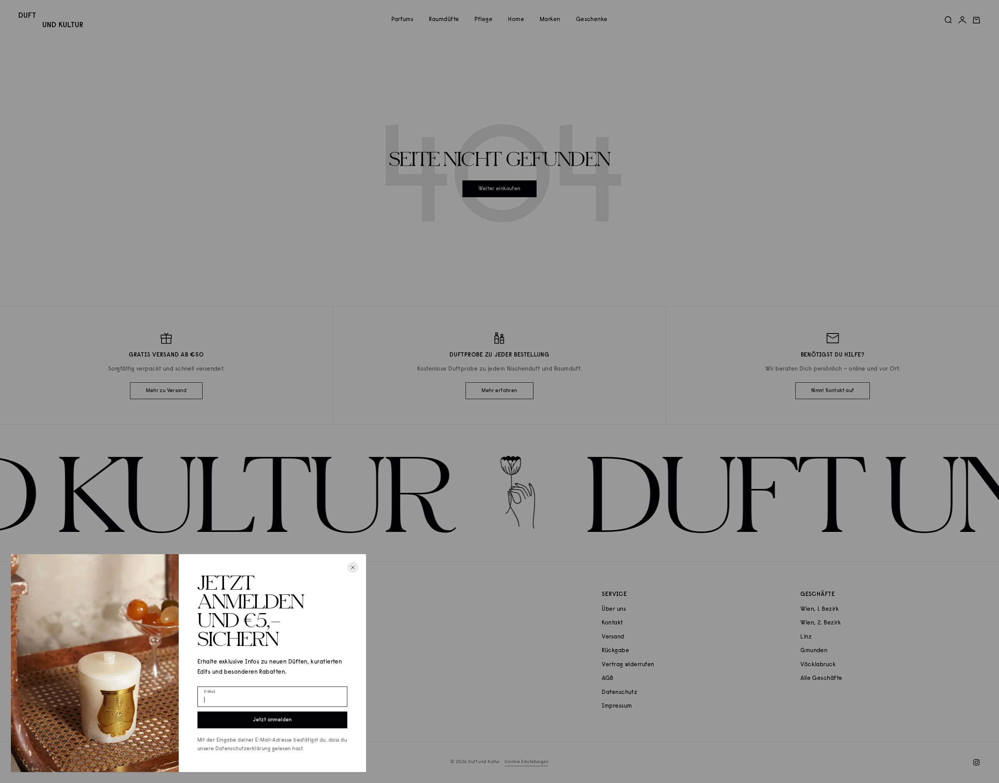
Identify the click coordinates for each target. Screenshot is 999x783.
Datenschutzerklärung (242, 748)
